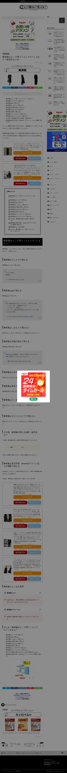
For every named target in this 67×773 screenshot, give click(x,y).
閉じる (33, 399)
